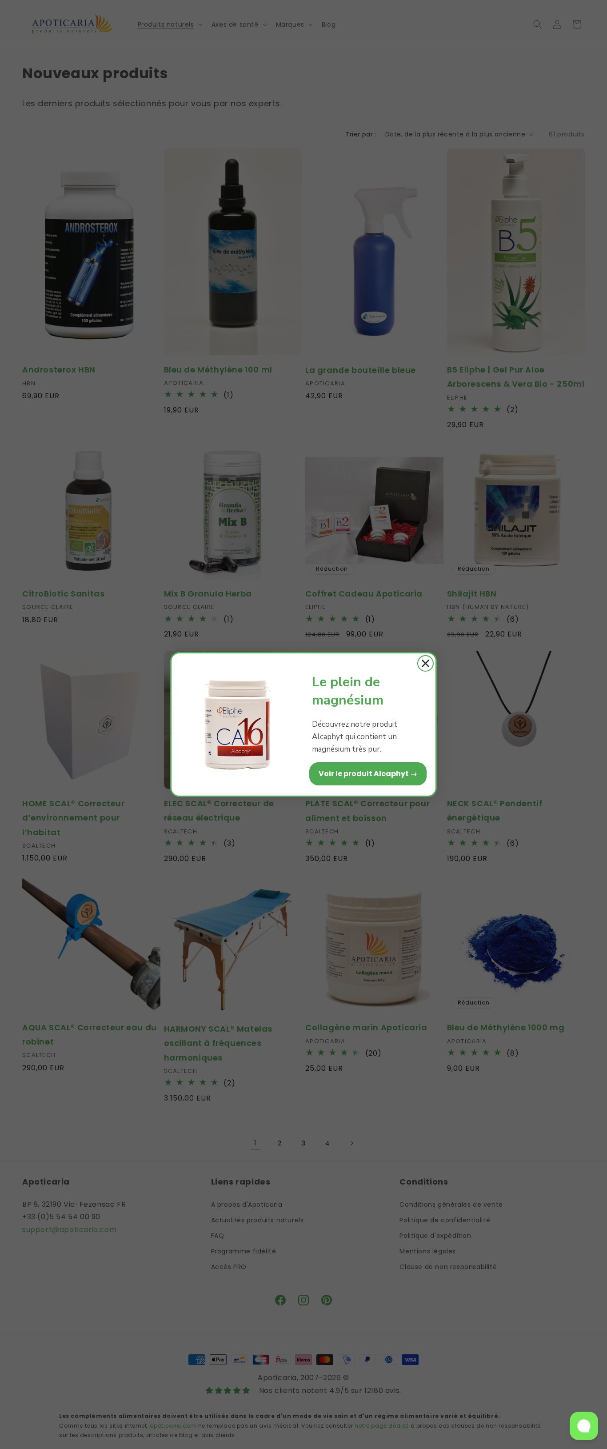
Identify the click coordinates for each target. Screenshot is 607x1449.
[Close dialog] (425, 663)
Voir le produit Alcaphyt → (368, 774)
